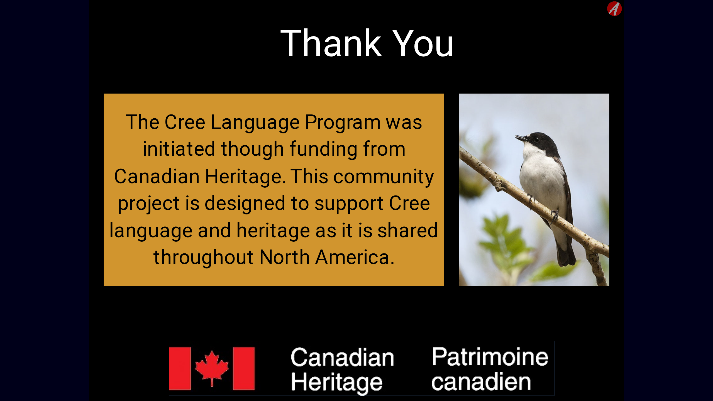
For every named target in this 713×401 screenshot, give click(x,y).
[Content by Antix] (614, 8)
